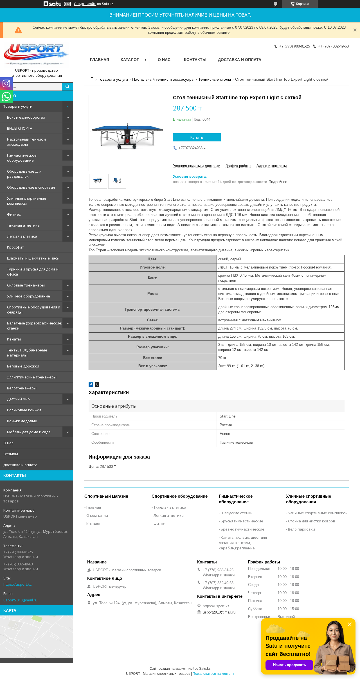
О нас (8, 442)
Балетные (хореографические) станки (34, 326)
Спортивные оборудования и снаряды (33, 309)
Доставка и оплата (20, 464)
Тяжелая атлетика (23, 225)
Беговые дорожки (23, 366)
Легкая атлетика (22, 236)
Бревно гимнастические (242, 529)
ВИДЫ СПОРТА (19, 128)
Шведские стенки (237, 512)
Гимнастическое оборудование (22, 158)
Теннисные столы (214, 79)
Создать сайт (85, 4)
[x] (97, 386)
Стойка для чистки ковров (311, 521)
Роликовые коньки (24, 409)
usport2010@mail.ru (20, 600)
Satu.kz (204, 669)
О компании (97, 515)
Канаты (14, 339)
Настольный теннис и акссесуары (26, 142)
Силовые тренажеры (26, 285)
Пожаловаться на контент (213, 674)
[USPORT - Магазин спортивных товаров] (36, 55)
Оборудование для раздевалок (24, 174)
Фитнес (14, 214)
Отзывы (10, 453)
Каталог (130, 59)
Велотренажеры (22, 388)
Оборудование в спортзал (31, 187)
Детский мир (18, 398)
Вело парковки (301, 529)
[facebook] (91, 386)
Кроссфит (15, 247)
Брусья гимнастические (242, 521)
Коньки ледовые (22, 420)
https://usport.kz (17, 584)
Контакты (195, 59)
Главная (99, 59)
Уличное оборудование (28, 296)
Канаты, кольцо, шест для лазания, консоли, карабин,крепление (243, 543)
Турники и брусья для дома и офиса (32, 272)
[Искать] (67, 86)
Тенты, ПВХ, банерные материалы (27, 353)
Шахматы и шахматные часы (33, 258)
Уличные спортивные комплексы (26, 201)
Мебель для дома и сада (29, 431)
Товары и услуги (17, 106)
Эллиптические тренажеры (32, 377)
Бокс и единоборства (26, 117)
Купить (196, 137)
